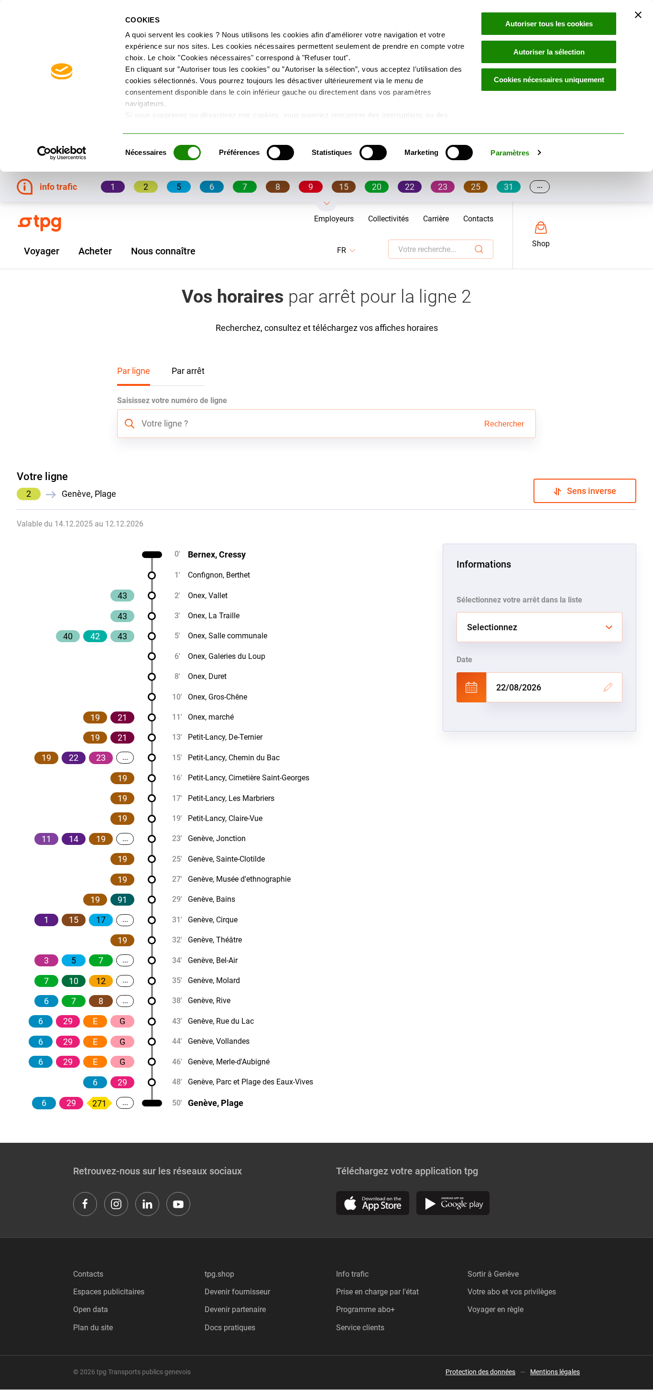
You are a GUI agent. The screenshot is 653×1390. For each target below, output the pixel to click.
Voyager (41, 251)
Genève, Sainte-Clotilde (226, 859)
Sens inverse (588, 491)
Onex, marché (211, 717)
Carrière (436, 218)
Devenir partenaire (235, 1309)
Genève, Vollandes (219, 1041)
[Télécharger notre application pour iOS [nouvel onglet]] (372, 1203)
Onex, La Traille (213, 615)
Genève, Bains (211, 899)
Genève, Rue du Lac (221, 1021)
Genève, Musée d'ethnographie (239, 879)
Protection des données (480, 1372)
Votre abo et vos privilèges (512, 1291)
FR (347, 251)
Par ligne (133, 371)
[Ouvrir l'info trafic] (326, 206)
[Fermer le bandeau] (638, 14)
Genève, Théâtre (215, 939)
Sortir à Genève (493, 1274)
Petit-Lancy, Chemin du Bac (234, 757)
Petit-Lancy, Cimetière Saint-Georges (248, 777)
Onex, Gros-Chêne (217, 696)
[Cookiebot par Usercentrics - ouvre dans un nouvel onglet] (62, 153)
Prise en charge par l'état (377, 1291)
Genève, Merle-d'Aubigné (229, 1061)
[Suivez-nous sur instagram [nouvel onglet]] (116, 1204)
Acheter (95, 251)
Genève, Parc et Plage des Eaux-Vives (250, 1081)
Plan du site (93, 1327)
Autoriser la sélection (549, 52)
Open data (90, 1309)
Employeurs (334, 218)
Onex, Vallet (208, 595)
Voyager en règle (495, 1309)
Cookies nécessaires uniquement (549, 80)
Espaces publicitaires (108, 1291)
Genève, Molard (214, 980)
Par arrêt (188, 371)
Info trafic (352, 1274)
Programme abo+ (365, 1309)
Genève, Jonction (217, 838)
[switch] (280, 152)
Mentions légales (555, 1372)
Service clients (360, 1327)
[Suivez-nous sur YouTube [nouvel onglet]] (178, 1204)
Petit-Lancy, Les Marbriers (231, 798)
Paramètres (509, 153)
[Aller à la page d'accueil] (39, 223)
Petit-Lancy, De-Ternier (225, 737)
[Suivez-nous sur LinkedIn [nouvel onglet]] (147, 1204)
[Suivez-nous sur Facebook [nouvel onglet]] (85, 1204)
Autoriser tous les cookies (549, 24)
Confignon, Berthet (219, 575)
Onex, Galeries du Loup (226, 656)
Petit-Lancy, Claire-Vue (225, 818)
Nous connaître (163, 251)
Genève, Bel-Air (213, 960)
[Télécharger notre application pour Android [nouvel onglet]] (453, 1203)
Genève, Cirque (213, 919)
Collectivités (388, 218)
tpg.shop (219, 1274)
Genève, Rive (209, 1000)
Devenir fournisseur (237, 1291)
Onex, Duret (207, 676)
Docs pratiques (230, 1327)
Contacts (478, 218)
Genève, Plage (215, 1103)
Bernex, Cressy (217, 554)
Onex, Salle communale (227, 635)
